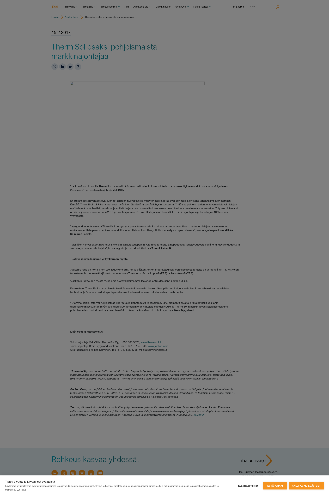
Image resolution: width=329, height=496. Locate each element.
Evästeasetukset (248, 486)
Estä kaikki (275, 486)
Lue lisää (21, 489)
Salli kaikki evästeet (306, 486)
